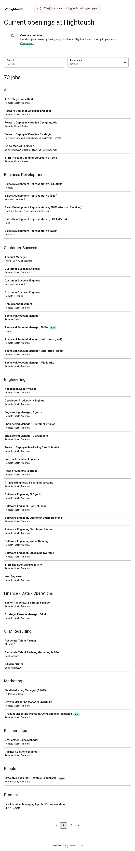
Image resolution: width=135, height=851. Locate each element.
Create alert (27, 43)
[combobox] (70, 64)
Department (76, 60)
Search (10, 60)
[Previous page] (56, 825)
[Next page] (78, 825)
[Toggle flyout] (125, 63)
